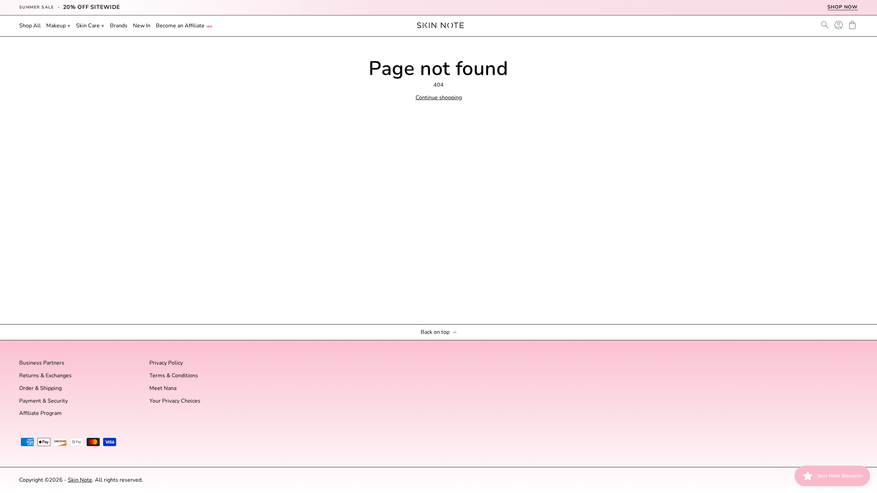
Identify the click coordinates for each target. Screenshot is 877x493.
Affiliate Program (40, 413)
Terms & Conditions (173, 375)
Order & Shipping (40, 388)
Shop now (842, 7)
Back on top (435, 332)
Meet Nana (162, 388)
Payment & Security (43, 401)
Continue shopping (439, 97)
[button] (852, 25)
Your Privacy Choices (174, 401)
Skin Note (80, 480)
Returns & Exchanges (45, 375)
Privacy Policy (166, 363)
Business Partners (41, 363)
